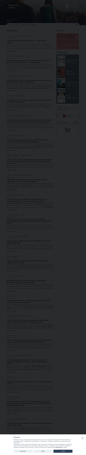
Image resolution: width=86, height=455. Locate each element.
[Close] (82, 438)
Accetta (63, 451)
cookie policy (59, 447)
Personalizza (23, 451)
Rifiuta (42, 451)
